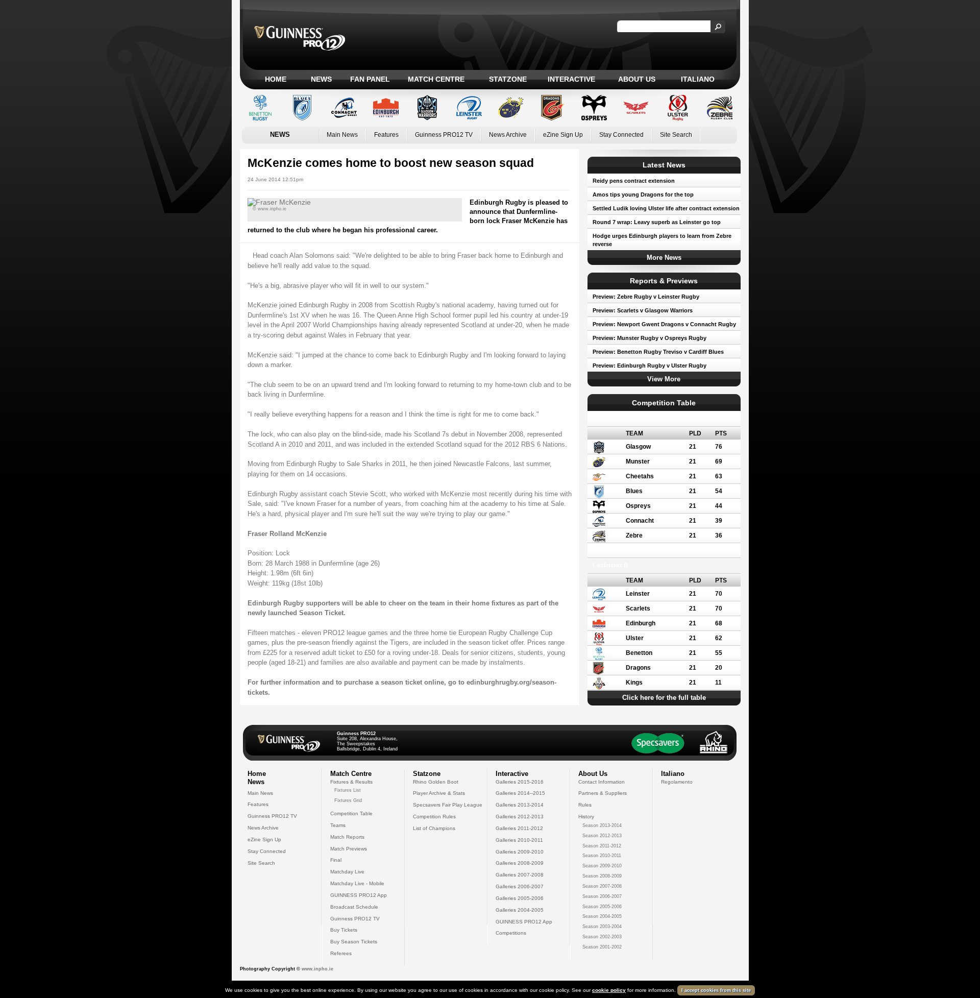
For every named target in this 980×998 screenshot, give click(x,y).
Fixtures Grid (348, 800)
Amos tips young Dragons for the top (643, 194)
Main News (342, 135)
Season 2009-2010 (602, 865)
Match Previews (348, 848)
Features (386, 135)
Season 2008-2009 (602, 876)
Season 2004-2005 (602, 916)
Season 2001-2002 (602, 947)
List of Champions (434, 828)
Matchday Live (347, 871)
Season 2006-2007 (602, 896)
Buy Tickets (343, 930)
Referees (341, 953)
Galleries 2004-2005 (520, 910)
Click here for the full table (664, 697)
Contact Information (601, 782)
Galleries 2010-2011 (519, 840)
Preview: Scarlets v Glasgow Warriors (643, 310)
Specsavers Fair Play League (447, 805)
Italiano (698, 79)
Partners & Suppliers (602, 793)
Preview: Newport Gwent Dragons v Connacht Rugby (664, 324)
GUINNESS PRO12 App (358, 895)
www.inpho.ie (317, 968)
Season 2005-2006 (602, 906)
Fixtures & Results (351, 782)
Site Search (676, 135)
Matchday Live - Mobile (357, 883)
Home (275, 79)
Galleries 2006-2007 (520, 886)
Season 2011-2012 (601, 845)
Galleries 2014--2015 (520, 793)
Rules (585, 805)
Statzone (508, 79)
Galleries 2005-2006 (520, 898)
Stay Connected (621, 135)
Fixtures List (347, 790)
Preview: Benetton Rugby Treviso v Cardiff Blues (658, 352)
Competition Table (351, 813)
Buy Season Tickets (353, 941)
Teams (338, 825)
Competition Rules (434, 816)
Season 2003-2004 (602, 926)
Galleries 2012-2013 (520, 816)
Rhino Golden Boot (435, 782)
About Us (636, 79)
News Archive (508, 135)
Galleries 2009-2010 (520, 852)
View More (663, 379)
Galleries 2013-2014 (520, 805)
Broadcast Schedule (354, 907)
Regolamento (677, 782)
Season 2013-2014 (602, 825)
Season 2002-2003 (602, 936)
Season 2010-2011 (601, 855)
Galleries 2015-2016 (520, 782)
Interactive (571, 79)
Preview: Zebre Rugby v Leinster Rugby (646, 297)
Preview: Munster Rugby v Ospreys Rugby (649, 338)
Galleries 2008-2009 (520, 863)
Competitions (511, 933)
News (321, 79)
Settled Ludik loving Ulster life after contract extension (666, 208)
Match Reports (347, 837)
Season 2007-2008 (602, 886)
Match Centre (436, 79)
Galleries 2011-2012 (519, 828)
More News (664, 257)
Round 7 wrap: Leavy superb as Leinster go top (657, 222)
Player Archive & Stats (439, 793)
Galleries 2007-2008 (520, 875)
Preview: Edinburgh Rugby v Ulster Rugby (649, 365)
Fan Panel (370, 79)
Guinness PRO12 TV (444, 135)
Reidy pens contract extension (634, 181)
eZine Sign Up (563, 135)
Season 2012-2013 (602, 835)
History (586, 816)
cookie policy (609, 990)
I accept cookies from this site (716, 990)
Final (335, 860)
